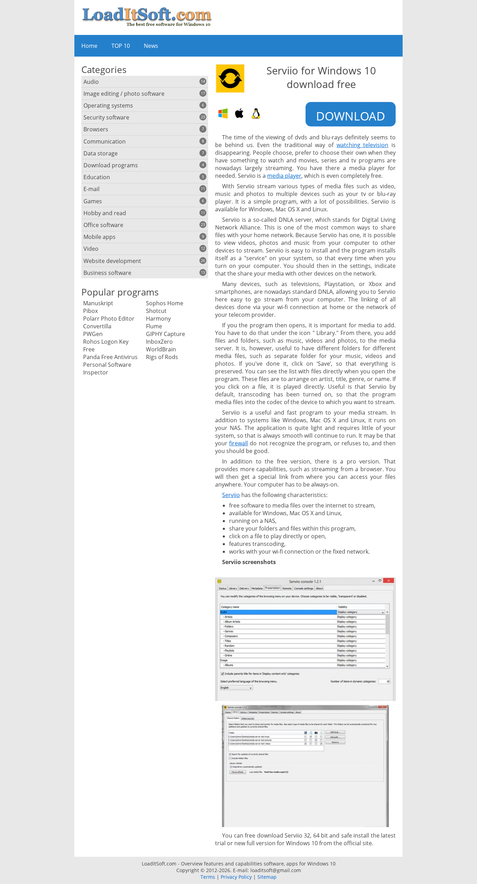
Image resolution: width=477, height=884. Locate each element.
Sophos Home (164, 303)
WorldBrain (161, 349)
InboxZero (159, 341)
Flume (154, 326)
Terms (207, 877)
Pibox (90, 311)
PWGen (93, 334)
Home (89, 46)
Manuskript (98, 303)
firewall (238, 443)
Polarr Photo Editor (108, 318)
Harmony (158, 318)
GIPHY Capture (165, 334)
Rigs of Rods (162, 357)
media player (284, 176)
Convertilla (97, 326)
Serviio (231, 495)
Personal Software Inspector (107, 368)
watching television (363, 145)
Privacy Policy (236, 877)
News (151, 46)
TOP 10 (120, 46)
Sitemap (267, 877)
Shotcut (156, 311)
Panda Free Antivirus (110, 357)
